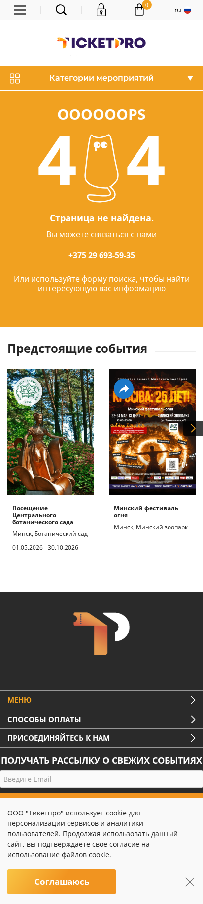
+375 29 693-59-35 (101, 255)
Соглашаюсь (61, 881)
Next (193, 428)
